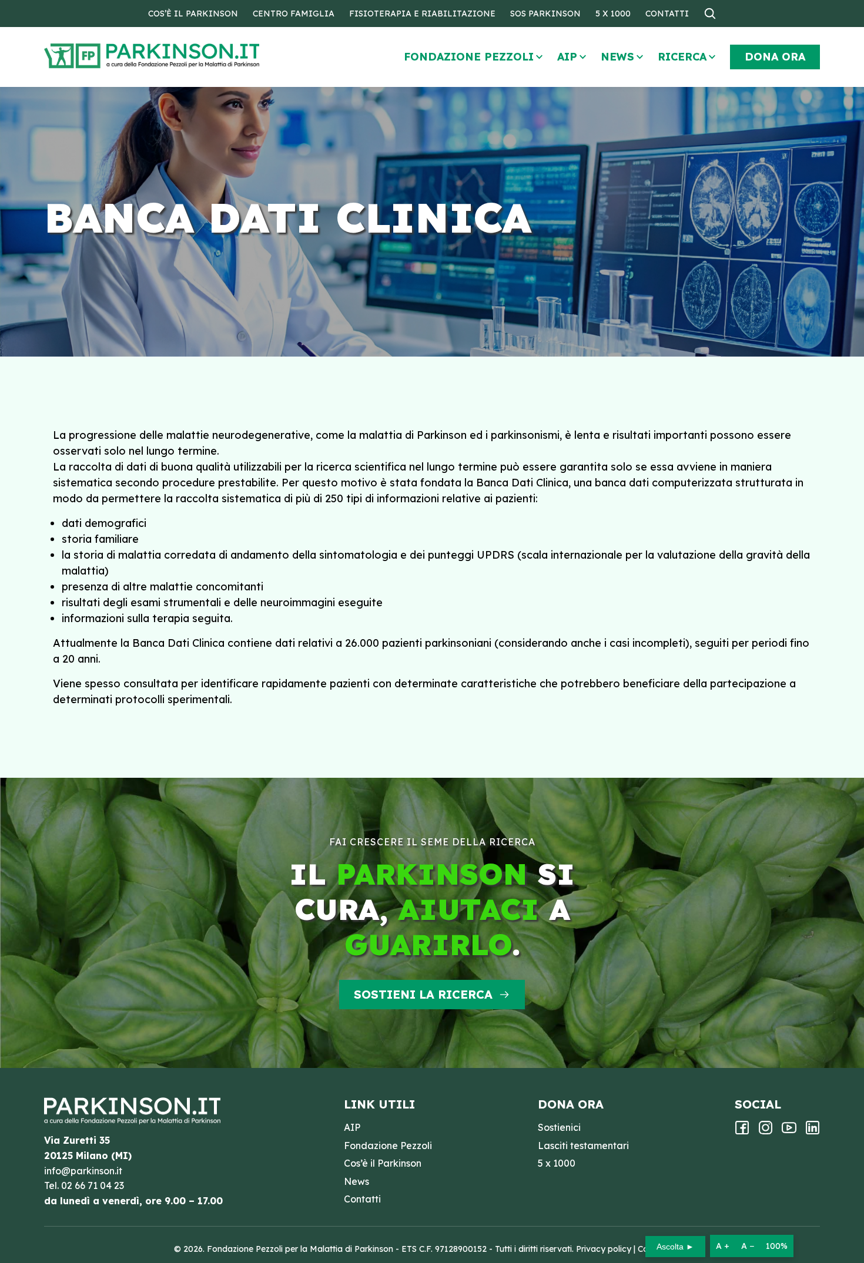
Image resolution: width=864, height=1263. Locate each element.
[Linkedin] (812, 1131)
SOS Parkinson (545, 13)
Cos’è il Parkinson (193, 13)
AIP (567, 56)
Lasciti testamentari (583, 1145)
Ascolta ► (675, 1246)
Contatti (667, 13)
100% (777, 1246)
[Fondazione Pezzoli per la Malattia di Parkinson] (185, 56)
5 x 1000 (613, 13)
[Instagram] (765, 1131)
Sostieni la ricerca (423, 994)
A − (747, 1246)
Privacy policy (603, 1249)
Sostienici (559, 1127)
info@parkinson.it (83, 1171)
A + (722, 1246)
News (617, 56)
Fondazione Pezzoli (469, 56)
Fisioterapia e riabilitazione (422, 13)
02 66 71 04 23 (92, 1185)
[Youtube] (789, 1131)
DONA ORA (775, 56)
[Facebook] (742, 1131)
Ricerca (682, 56)
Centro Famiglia (293, 13)
